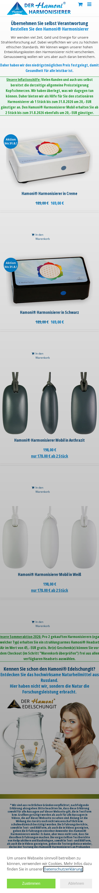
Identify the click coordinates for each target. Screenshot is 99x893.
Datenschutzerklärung (63, 869)
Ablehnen (76, 883)
